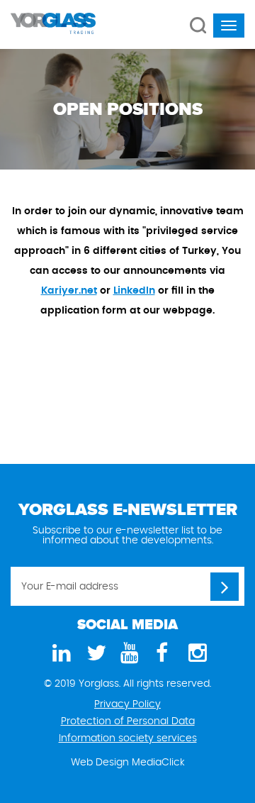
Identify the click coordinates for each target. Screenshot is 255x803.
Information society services (128, 738)
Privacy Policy (127, 704)
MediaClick (158, 763)
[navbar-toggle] (228, 25)
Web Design (100, 763)
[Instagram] (195, 653)
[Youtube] (127, 653)
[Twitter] (93, 653)
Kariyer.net (69, 291)
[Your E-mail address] (224, 586)
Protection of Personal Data (128, 721)
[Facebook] (161, 653)
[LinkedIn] (59, 653)
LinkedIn (134, 291)
